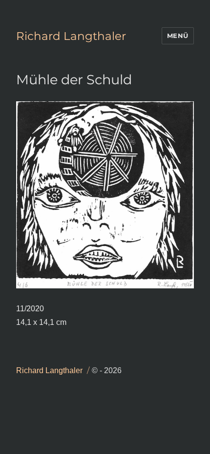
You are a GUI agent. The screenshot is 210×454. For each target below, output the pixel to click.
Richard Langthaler (71, 36)
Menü (178, 35)
